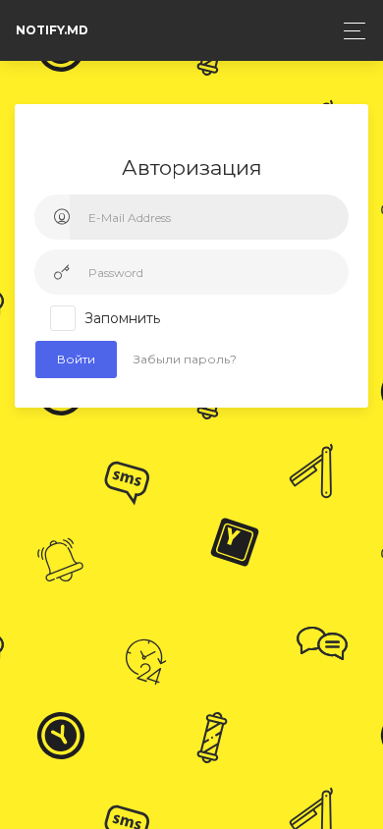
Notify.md (52, 30)
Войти (76, 359)
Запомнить (122, 318)
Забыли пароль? (185, 359)
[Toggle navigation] (349, 31)
